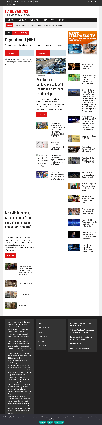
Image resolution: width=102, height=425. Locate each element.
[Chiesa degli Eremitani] (11, 285)
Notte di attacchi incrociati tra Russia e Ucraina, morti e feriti (89, 175)
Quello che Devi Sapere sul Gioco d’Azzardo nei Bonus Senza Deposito (57, 176)
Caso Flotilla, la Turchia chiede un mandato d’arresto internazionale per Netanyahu (89, 235)
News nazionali (34, 20)
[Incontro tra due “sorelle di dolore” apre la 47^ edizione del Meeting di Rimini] (74, 249)
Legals (23, 1)
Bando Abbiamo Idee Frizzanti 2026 (80, 348)
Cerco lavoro (42, 345)
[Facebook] (88, 1)
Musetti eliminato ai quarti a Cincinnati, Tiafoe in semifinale (88, 211)
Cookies (30, 1)
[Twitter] (91, 1)
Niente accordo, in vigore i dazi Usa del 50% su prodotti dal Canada (88, 199)
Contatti (15, 1)
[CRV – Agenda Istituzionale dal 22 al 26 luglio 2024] (42, 147)
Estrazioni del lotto (43, 327)
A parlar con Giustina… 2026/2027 (89, 137)
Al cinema (41, 341)
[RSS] (95, 1)
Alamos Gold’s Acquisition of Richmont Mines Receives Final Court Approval (57, 160)
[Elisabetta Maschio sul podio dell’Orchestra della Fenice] (74, 69)
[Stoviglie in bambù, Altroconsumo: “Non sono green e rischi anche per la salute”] (19, 206)
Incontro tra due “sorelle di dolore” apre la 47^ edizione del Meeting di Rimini (89, 248)
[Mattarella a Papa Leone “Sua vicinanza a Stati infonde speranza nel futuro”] (74, 188)
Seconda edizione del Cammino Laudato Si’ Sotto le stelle (88, 149)
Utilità (40, 323)
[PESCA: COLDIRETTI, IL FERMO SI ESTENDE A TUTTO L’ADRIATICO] (74, 162)
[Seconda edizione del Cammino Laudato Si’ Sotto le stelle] (74, 151)
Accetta (42, 422)
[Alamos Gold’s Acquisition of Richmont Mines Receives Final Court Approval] (42, 166)
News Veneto (22, 20)
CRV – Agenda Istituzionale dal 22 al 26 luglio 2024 (57, 147)
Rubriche (61, 20)
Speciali (45, 20)
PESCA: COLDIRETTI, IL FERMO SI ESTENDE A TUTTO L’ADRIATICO (88, 160)
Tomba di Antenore (24, 305)
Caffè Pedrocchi (24, 294)
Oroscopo (41, 332)
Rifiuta (50, 422)
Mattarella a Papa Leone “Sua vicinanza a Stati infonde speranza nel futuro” (89, 187)
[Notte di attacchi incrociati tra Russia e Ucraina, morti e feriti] (74, 177)
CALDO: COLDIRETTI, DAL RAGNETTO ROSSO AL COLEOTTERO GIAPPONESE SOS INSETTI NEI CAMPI (89, 79)
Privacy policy (59, 422)
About (8, 1)
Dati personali (11, 5)
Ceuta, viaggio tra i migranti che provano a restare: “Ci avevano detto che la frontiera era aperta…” (26, 270)
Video (52, 20)
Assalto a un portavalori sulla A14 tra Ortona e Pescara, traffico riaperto (50, 86)
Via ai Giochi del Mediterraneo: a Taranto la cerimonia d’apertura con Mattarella (89, 223)
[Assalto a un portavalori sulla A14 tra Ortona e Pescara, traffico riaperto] (51, 73)
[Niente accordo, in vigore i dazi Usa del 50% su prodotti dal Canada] (74, 201)
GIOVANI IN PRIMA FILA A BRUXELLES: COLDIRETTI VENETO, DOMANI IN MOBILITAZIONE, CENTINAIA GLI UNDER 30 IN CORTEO (57, 130)
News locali (11, 20)
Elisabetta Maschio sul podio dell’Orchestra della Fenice (89, 66)
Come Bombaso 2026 (76, 344)
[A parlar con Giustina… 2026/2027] (74, 140)
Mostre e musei (42, 336)
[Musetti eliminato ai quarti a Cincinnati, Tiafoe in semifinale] (74, 213)
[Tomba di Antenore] (11, 307)
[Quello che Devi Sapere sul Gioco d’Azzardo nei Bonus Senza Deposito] (42, 177)
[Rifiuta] (100, 420)
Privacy (37, 1)
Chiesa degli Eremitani (26, 283)
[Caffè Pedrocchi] (11, 296)
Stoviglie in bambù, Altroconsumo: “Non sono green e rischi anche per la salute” (18, 219)
